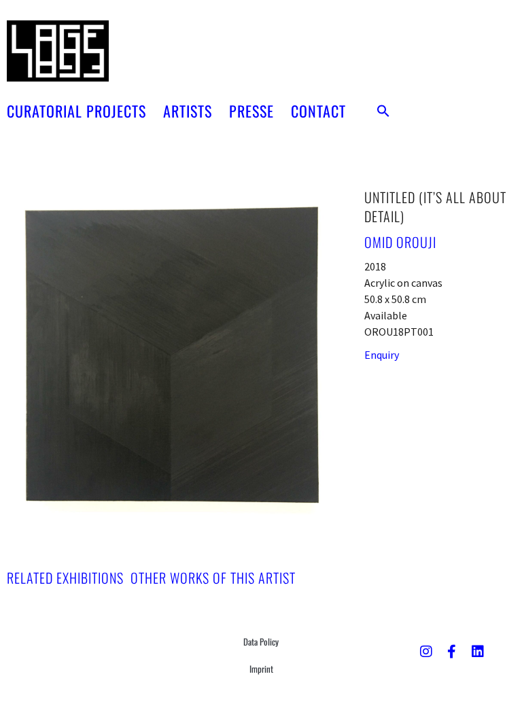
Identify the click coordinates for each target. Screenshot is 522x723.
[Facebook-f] (452, 651)
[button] (383, 110)
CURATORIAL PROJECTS (76, 111)
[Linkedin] (477, 651)
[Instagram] (426, 651)
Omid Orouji (400, 242)
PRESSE (251, 111)
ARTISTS (187, 111)
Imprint (261, 668)
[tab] (65, 577)
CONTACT (318, 111)
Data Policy (261, 641)
